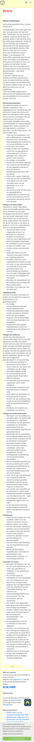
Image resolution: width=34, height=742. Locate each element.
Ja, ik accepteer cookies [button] (17, 738)
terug (12, 666)
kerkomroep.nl (16, 700)
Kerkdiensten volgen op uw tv (18, 717)
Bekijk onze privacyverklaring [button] (13, 734)
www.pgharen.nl (16, 679)
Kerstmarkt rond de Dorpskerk (18, 719)
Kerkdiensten (8, 705)
